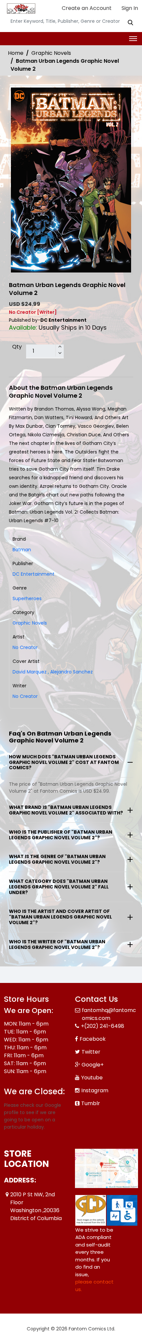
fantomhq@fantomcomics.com (109, 1014)
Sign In (129, 8)
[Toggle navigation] (133, 38)
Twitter (91, 1052)
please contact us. (94, 1285)
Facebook (93, 1039)
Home (15, 53)
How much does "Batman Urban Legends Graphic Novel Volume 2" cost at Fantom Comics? (64, 762)
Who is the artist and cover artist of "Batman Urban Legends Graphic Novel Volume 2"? (60, 917)
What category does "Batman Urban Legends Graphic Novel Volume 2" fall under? (59, 887)
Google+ (93, 1064)
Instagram (94, 1090)
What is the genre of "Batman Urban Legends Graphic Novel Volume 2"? (57, 859)
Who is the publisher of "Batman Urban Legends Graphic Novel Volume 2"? (60, 835)
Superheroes (27, 598)
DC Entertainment (33, 574)
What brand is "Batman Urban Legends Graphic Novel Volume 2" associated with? (66, 810)
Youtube (92, 1077)
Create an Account (86, 8)
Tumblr (90, 1103)
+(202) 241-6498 (102, 1026)
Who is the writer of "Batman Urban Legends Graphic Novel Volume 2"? (57, 944)
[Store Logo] (20, 8)
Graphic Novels (51, 53)
